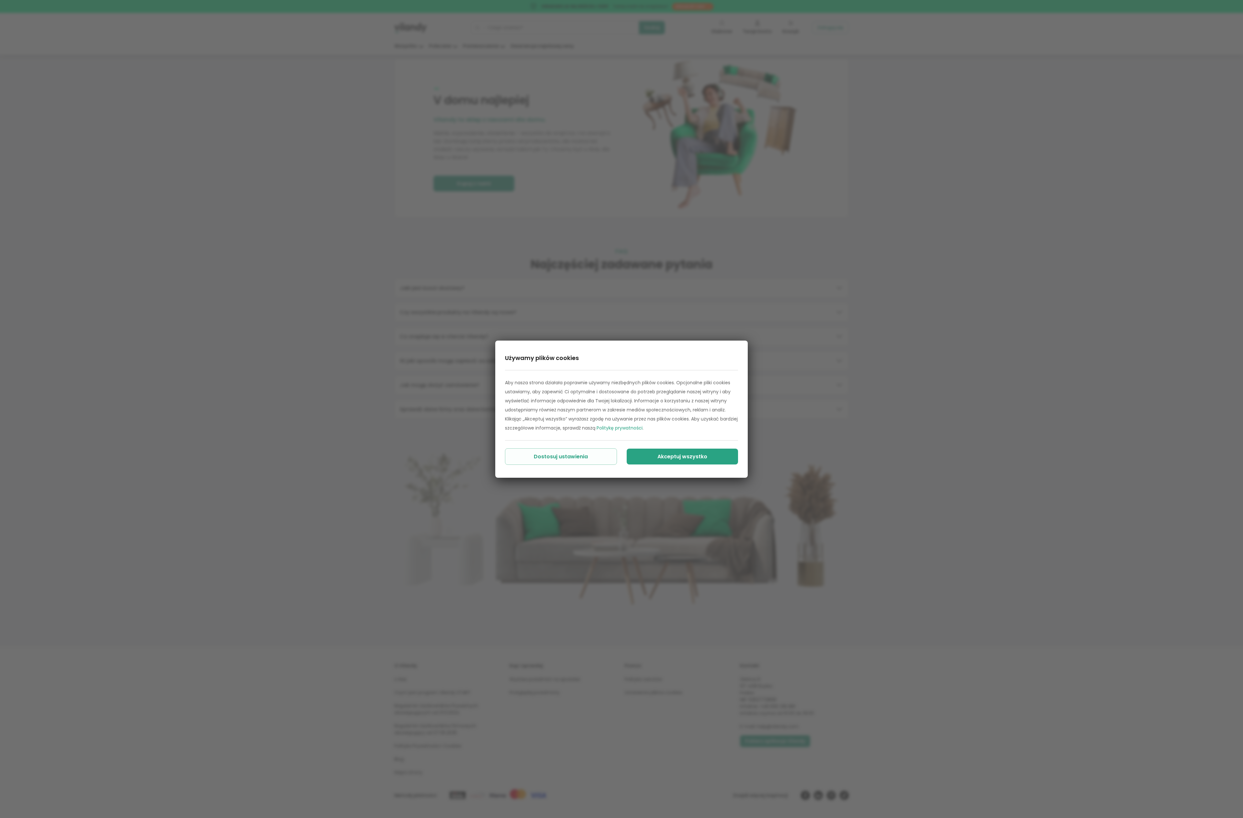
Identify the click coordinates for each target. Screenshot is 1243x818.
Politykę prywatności (620, 428)
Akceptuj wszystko (682, 456)
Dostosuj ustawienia (561, 456)
